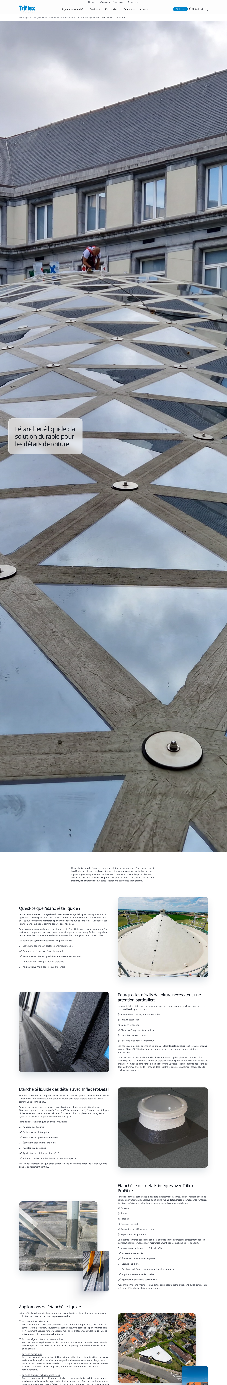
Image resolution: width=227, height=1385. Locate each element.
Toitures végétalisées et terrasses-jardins (42, 1339)
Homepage (24, 17)
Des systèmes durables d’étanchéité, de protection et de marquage (62, 17)
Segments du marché (72, 9)
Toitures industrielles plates (36, 1321)
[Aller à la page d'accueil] (27, 9)
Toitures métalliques (32, 1353)
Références (129, 9)
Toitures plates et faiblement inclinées (41, 1374)
